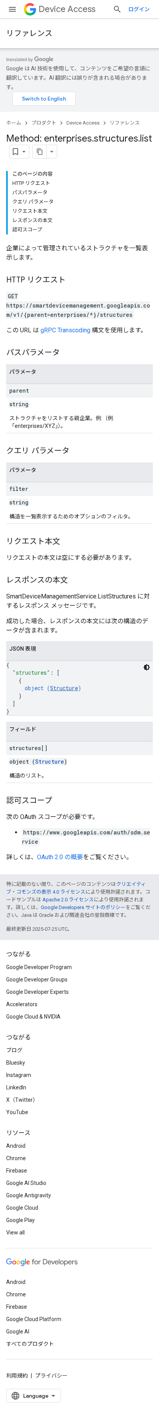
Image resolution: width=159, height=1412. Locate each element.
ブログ (14, 1050)
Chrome (16, 1158)
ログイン (139, 9)
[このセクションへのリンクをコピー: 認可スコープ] (60, 801)
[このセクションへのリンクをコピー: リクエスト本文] (68, 542)
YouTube (17, 1112)
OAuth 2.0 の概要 (60, 857)
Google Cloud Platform (33, 1319)
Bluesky (15, 1063)
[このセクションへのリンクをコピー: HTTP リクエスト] (73, 280)
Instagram (18, 1075)
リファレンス (29, 33)
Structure (64, 688)
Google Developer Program (39, 967)
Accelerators (21, 1004)
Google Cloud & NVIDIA (33, 1017)
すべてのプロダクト (30, 1344)
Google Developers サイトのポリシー (83, 907)
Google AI (17, 1331)
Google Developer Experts (37, 992)
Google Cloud (22, 1208)
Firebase (16, 1171)
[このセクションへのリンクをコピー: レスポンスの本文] (75, 580)
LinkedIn (16, 1087)
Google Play (20, 1220)
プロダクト (43, 123)
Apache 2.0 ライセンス (68, 900)
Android (15, 1146)
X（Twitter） (22, 1100)
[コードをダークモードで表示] (146, 667)
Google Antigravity (28, 1195)
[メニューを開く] (12, 9)
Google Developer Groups (37, 979)
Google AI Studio (26, 1183)
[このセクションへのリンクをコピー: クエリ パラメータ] (77, 451)
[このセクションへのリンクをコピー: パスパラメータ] (67, 353)
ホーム (13, 123)
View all (15, 1232)
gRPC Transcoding (65, 330)
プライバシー (51, 1376)
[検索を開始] (117, 9)
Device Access (67, 9)
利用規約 (17, 1376)
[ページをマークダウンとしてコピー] (40, 151)
